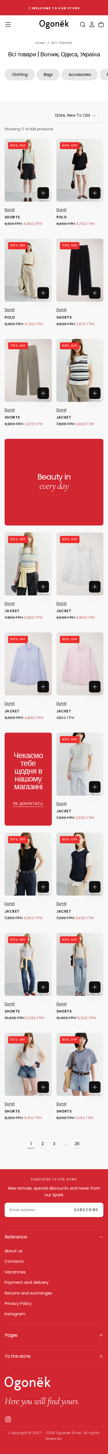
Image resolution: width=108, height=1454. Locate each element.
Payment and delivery (27, 1282)
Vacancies (15, 1272)
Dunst (10, 209)
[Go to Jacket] (80, 370)
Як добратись (28, 803)
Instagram (15, 1314)
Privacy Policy (18, 1303)
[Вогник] (28, 1383)
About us (13, 1251)
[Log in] (91, 24)
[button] (8, 24)
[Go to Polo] (80, 170)
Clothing (20, 74)
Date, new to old (72, 115)
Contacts (14, 1261)
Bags (48, 74)
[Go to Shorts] (28, 170)
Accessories (80, 74)
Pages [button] (11, 1335)
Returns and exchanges (28, 1293)
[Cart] (101, 24)
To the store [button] (17, 1356)
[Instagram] (8, 1419)
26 (77, 1144)
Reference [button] (16, 1237)
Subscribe (86, 1209)
